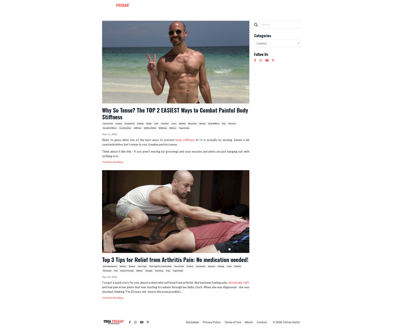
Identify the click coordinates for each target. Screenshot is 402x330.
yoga (168, 271)
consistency (200, 266)
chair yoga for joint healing (160, 266)
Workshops (197, 6)
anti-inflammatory (110, 266)
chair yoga (142, 266)
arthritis (123, 266)
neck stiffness (214, 123)
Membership (178, 6)
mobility (182, 123)
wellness (172, 128)
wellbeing (163, 128)
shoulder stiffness (110, 128)
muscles (202, 123)
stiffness (139, 271)
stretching (159, 271)
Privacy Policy (212, 322)
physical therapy (126, 271)
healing (140, 123)
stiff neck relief (150, 128)
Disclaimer (192, 322)
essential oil (129, 123)
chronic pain (108, 123)
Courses (213, 6)
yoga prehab (184, 128)
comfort (119, 123)
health (148, 123)
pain (223, 123)
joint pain (165, 123)
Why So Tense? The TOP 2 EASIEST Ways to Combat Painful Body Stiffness (175, 113)
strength (149, 271)
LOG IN (293, 6)
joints (173, 123)
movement (192, 123)
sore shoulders (125, 128)
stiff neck (137, 128)
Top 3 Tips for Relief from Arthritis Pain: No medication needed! (175, 259)
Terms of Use (232, 322)
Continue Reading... (113, 161)
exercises (211, 266)
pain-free (232, 123)
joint (156, 123)
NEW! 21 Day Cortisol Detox (265, 6)
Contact (238, 6)
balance (132, 266)
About (226, 6)
